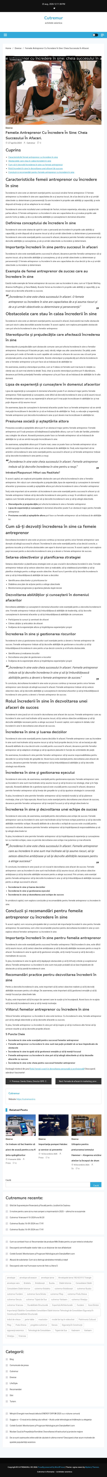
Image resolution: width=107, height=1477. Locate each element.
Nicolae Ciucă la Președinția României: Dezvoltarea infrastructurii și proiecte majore (46, 1432)
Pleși (9, 1325)
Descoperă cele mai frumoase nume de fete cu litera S (34, 1266)
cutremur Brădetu (42, 1288)
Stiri (11, 1395)
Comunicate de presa (19, 1365)
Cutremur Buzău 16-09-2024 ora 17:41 (27, 1223)
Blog (12, 1359)
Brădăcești (40, 1283)
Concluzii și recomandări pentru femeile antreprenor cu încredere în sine (41, 172)
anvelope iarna (47, 1278)
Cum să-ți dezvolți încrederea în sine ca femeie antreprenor (35, 164)
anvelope (11, 1278)
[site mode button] (95, 35)
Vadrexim (75, 1330)
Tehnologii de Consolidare (39, 1330)
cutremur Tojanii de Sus (36, 1299)
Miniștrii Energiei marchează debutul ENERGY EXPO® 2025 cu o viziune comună (45, 1413)
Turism (13, 1401)
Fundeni (80, 1305)
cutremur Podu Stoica (77, 1294)
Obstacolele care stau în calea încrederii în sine (29, 161)
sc (72, 1168)
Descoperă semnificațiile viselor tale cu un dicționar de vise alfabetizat (40, 1248)
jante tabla (29, 1319)
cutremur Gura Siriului (36, 1294)
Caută (8, 1180)
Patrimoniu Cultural (87, 1319)
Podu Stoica (21, 1325)
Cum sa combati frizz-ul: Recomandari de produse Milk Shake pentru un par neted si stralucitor (51, 1242)
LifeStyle (14, 1383)
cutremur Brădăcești (64, 1288)
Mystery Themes (92, 1467)
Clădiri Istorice (65, 1283)
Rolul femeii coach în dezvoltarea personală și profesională (57, 1069)
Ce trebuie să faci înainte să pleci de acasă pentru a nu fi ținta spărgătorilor (21, 1150)
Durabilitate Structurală (37, 1305)
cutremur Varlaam (59, 1299)
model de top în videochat (63, 1319)
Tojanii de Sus (61, 1330)
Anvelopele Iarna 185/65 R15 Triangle (74, 1278)
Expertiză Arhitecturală (62, 1305)
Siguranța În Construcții (72, 1325)
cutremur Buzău (84, 1288)
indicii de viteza (13, 1319)
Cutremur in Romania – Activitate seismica (54, 1472)
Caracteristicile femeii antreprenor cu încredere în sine (33, 157)
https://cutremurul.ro (25, 1099)
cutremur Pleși (56, 1294)
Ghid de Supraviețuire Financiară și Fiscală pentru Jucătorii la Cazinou (40, 1205)
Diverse (9, 128)
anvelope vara (13, 1283)
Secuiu (55, 1325)
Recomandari (16, 1389)
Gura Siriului (93, 1305)
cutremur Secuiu (14, 1299)
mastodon (43, 1319)
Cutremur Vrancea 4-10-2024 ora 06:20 (27, 1217)
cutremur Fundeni (15, 1294)
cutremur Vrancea (15, 1305)
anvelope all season (28, 1278)
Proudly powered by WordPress (51, 1467)
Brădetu (27, 1283)
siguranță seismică (15, 1330)
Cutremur (53, 18)
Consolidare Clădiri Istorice (18, 1288)
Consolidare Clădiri (84, 1283)
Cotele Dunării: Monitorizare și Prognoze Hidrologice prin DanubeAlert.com (42, 1254)
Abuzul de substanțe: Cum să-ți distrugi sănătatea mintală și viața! (39, 1260)
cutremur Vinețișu (79, 1299)
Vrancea (22, 1336)
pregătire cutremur (39, 1325)
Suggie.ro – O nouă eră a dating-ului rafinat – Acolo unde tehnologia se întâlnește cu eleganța (51, 1419)
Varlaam (88, 1330)
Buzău (52, 1283)
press (8, 1163)
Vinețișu (10, 1336)
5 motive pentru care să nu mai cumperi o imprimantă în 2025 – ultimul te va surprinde (47, 1211)
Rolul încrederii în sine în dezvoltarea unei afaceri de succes (35, 168)
